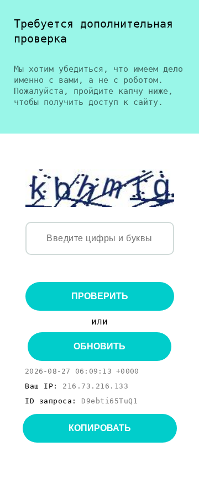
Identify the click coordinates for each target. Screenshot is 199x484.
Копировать (100, 428)
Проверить (99, 296)
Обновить (99, 346)
